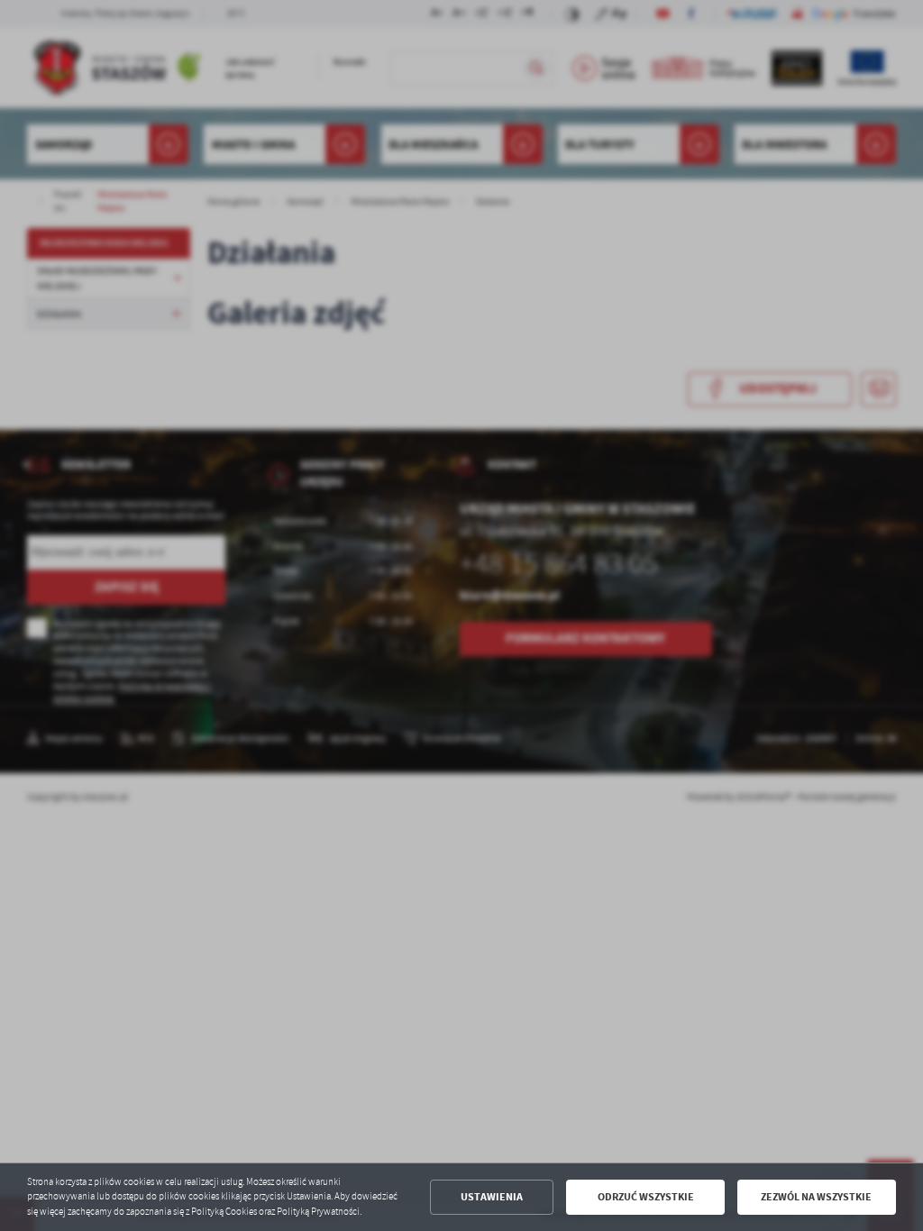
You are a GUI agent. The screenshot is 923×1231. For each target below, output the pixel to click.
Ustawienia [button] (492, 1197)
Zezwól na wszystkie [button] (816, 1197)
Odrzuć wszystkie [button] (646, 1197)
